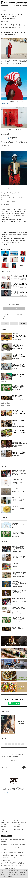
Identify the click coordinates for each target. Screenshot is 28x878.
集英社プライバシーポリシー (20, 822)
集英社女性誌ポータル (18, 829)
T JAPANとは (4, 820)
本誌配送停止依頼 (17, 827)
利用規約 (16, 820)
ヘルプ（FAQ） (17, 824)
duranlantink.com (5, 103)
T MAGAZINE (4, 831)
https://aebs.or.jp (6, 792)
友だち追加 (14, 308)
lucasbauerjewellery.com (7, 138)
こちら (21, 791)
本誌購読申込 (3, 827)
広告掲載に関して (4, 826)
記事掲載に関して (17, 826)
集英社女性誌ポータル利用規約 (7, 822)
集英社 (2, 829)
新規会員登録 (14, 760)
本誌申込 (22, 726)
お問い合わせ (3, 824)
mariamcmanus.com (6, 199)
